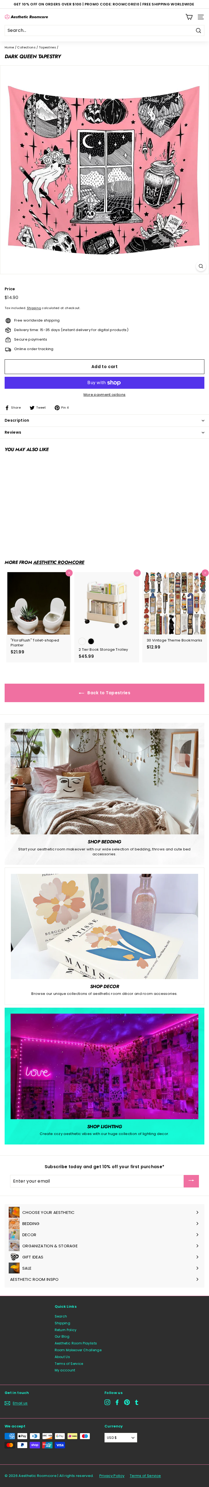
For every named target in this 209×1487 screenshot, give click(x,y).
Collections (26, 47)
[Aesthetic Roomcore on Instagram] (107, 1402)
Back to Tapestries (108, 693)
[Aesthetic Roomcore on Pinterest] (127, 1402)
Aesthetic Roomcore (58, 562)
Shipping (34, 308)
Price (10, 289)
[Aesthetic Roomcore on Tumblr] (137, 1402)
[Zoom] (201, 266)
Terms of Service (69, 1363)
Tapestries (47, 47)
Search (61, 1316)
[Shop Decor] (104, 926)
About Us (62, 1357)
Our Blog (62, 1336)
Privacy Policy (112, 1475)
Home (9, 47)
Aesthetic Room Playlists (76, 1343)
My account (65, 1370)
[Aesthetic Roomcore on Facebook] (117, 1402)
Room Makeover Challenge (78, 1350)
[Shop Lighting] (104, 1066)
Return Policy (66, 1330)
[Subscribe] (191, 1181)
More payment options (105, 394)
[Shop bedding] (104, 781)
